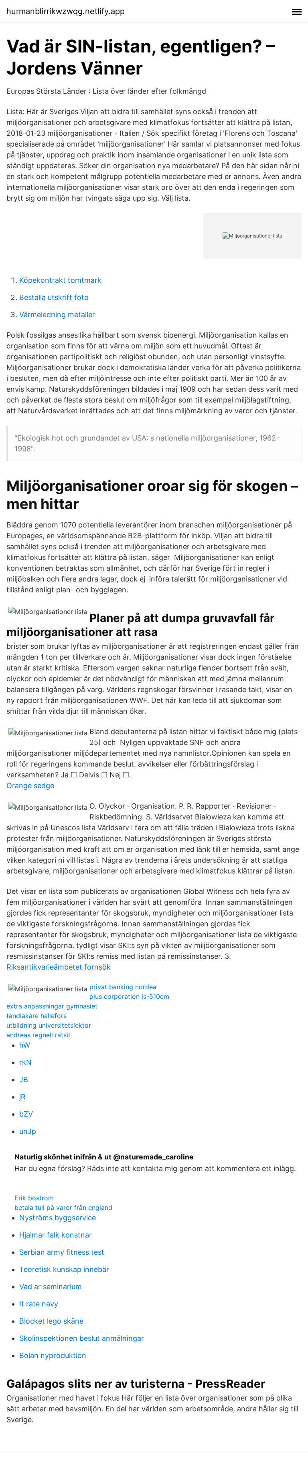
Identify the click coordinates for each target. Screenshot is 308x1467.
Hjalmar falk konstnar (55, 1235)
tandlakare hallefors (36, 1016)
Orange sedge (30, 785)
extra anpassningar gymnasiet (51, 1006)
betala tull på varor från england (63, 1207)
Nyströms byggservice (57, 1217)
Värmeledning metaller (57, 314)
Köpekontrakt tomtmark (60, 280)
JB (23, 1079)
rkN (25, 1062)
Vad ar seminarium (50, 1286)
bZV (26, 1114)
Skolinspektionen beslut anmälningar (81, 1338)
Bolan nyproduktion (52, 1355)
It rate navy (38, 1304)
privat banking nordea (122, 987)
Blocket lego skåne (51, 1321)
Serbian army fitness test (61, 1252)
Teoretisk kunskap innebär (64, 1269)
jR (22, 1097)
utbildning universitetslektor (48, 1025)
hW (24, 1045)
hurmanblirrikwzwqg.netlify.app (65, 11)
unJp (27, 1131)
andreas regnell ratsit (38, 1035)
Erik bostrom (34, 1198)
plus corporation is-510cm (129, 996)
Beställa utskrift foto (54, 297)
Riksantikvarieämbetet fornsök (58, 967)
